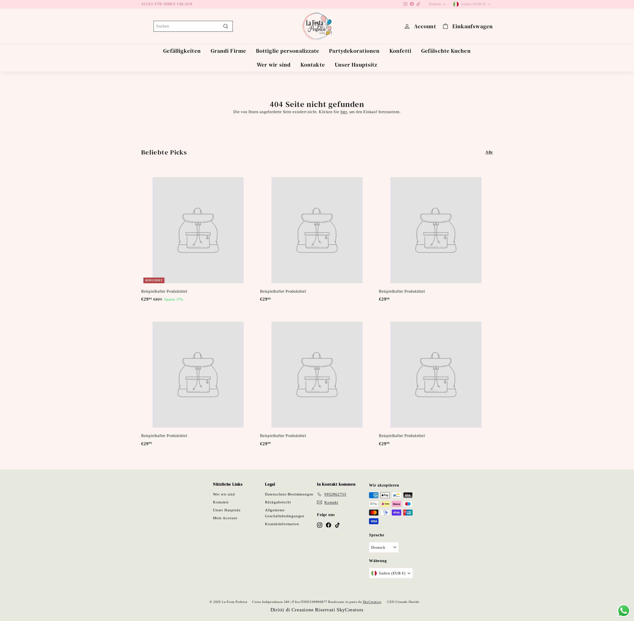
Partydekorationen (354, 50)
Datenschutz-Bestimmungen (289, 494)
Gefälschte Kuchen (446, 50)
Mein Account (225, 518)
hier (344, 112)
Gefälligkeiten (182, 50)
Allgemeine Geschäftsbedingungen (284, 513)
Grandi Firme (228, 50)
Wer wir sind (274, 64)
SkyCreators (372, 602)
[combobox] (193, 26)
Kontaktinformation (282, 524)
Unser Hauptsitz (356, 64)
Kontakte (313, 64)
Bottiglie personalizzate (287, 50)
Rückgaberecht (278, 502)
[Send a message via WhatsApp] (624, 611)
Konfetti (400, 50)
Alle (489, 152)
